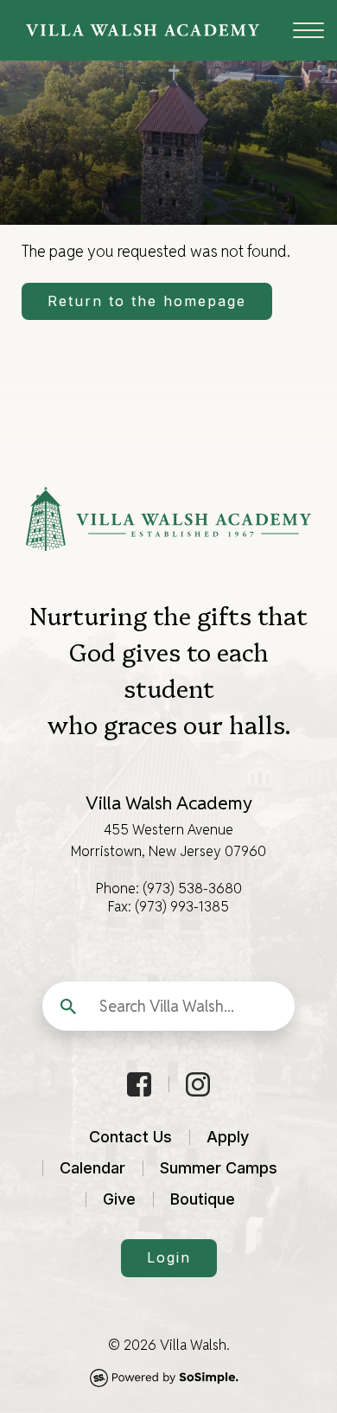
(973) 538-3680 (192, 888)
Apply (228, 1137)
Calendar (92, 1168)
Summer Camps (218, 1168)
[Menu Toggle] (298, 30)
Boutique (202, 1199)
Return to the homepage (147, 301)
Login (169, 1257)
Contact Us (130, 1137)
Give (119, 1199)
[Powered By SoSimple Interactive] (168, 1378)
